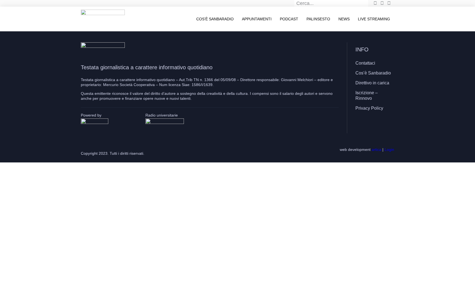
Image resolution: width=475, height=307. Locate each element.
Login (389, 149)
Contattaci (365, 63)
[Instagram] (373, 124)
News (344, 19)
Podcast (289, 19)
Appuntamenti (257, 19)
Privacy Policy (369, 108)
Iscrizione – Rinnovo (366, 95)
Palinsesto (318, 19)
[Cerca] (365, 3)
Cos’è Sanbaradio (215, 19)
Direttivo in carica (372, 83)
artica (376, 149)
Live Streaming (374, 19)
